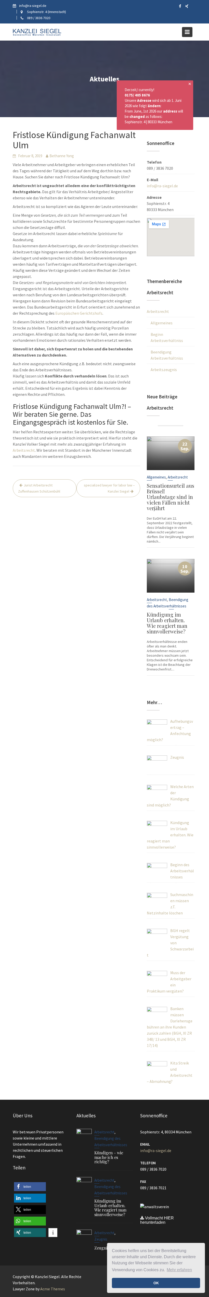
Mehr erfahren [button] (179, 1270)
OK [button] (156, 1283)
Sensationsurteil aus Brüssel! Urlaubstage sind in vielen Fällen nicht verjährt (170, 496)
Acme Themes (52, 1288)
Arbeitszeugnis (164, 369)
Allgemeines (162, 322)
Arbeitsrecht (24, 450)
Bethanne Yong (61, 155)
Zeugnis (100, 1239)
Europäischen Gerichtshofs (78, 313)
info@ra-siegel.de (162, 185)
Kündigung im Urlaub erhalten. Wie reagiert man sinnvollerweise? (167, 622)
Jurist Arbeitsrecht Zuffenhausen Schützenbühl (39, 488)
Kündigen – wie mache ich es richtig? (108, 1157)
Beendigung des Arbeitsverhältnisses (110, 1141)
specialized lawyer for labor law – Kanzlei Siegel (109, 488)
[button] (30, 1186)
